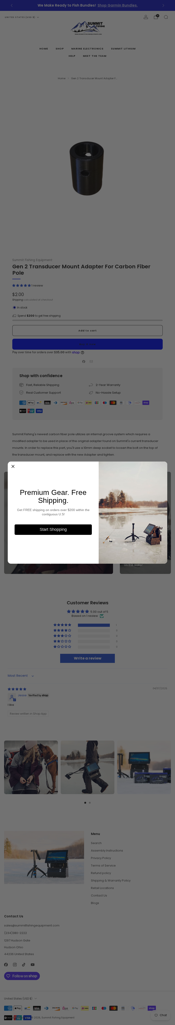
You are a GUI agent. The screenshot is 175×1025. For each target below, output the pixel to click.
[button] (13, 467)
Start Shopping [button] (53, 529)
